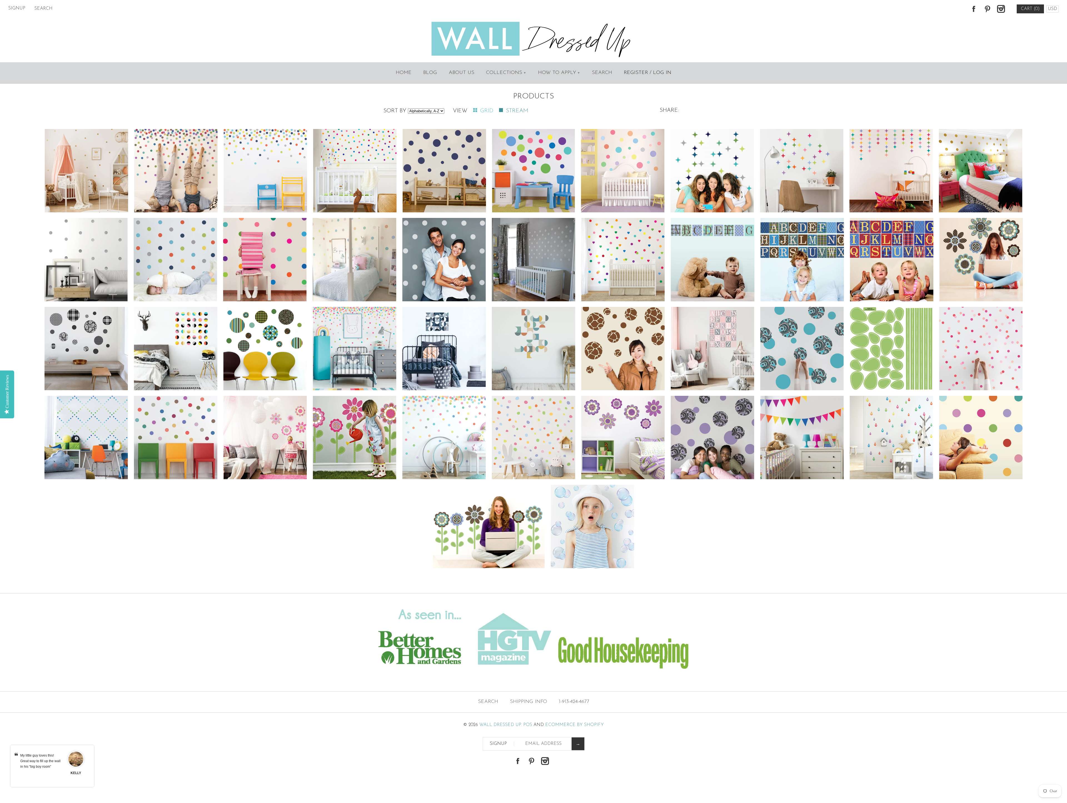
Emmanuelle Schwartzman (76, 775)
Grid (487, 111)
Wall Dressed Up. (500, 725)
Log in (662, 72)
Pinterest (987, 9)
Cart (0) (1030, 9)
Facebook (974, 9)
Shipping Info (528, 701)
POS (527, 725)
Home (404, 72)
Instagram (1001, 9)
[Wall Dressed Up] (534, 22)
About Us (461, 72)
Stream (517, 111)
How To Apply (559, 72)
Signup (16, 8)
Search (602, 72)
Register (636, 72)
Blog (430, 72)
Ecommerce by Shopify (574, 725)
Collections (506, 72)
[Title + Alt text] (182, 680)
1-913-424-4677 (574, 701)
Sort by (394, 111)
